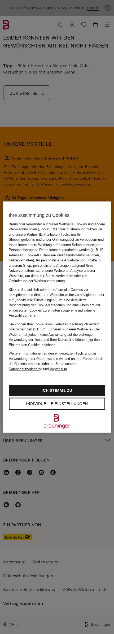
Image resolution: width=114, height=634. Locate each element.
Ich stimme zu (57, 390)
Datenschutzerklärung (25, 369)
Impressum (58, 369)
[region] (57, 317)
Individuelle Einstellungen (57, 404)
